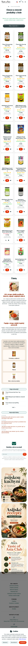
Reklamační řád (14, 591)
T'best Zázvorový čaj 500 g (21, 76)
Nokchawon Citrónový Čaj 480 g (7, 106)
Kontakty (14, 609)
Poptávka (14, 601)
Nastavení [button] (5, 642)
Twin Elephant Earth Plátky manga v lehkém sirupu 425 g (21, 169)
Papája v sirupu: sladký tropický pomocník (14, 324)
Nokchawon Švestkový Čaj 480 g (21, 200)
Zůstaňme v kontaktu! (14, 603)
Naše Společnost (14, 607)
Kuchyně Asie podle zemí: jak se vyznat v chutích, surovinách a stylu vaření (12, 417)
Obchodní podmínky (14, 585)
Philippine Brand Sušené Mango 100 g (21, 137)
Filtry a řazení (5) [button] (13, 26)
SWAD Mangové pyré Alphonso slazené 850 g (20, 107)
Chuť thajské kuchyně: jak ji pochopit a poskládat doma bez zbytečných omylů (13, 422)
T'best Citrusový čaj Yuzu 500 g (7, 76)
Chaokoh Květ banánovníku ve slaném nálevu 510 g (7, 260)
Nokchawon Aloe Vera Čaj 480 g (7, 200)
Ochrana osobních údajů (14, 595)
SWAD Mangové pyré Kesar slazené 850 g (7, 231)
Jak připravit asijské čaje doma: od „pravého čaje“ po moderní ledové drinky (13, 427)
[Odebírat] (25, 454)
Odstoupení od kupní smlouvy (14, 593)
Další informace (22, 639)
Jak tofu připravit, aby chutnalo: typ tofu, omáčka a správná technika (12, 432)
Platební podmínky (14, 587)
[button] (4, 56)
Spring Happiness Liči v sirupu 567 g (20, 260)
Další (13, 407)
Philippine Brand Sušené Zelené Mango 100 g (7, 138)
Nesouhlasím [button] (14, 642)
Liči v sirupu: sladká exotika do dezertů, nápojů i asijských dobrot (14, 295)
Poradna (14, 599)
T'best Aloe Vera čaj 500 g (21, 45)
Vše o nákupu (14, 583)
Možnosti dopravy (14, 589)
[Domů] (5, 1)
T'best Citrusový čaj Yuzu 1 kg (7, 45)
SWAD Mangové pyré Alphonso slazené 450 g (7, 169)
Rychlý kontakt (14, 626)
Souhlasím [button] (22, 642)
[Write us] (14, 624)
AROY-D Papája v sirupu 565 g (21, 231)
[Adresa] (14, 617)
